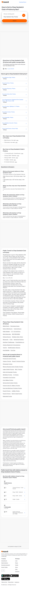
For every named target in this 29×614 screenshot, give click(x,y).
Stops (16, 567)
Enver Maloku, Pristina (8, 380)
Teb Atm (5, 347)
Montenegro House (14, 326)
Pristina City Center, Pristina (9, 358)
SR (3, 570)
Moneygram (5, 339)
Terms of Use (4, 582)
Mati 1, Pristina (18, 369)
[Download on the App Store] (14, 575)
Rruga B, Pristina (6, 391)
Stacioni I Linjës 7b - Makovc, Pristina (11, 385)
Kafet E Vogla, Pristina (17, 393)
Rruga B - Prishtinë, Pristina (18, 361)
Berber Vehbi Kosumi (7, 328)
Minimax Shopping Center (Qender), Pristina (13, 366)
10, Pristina (15, 374)
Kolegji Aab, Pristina (7, 396)
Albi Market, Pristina (7, 374)
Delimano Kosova (7, 336)
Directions (17, 571)
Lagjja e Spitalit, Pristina (8, 369)
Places (16, 562)
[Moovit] (5, 2)
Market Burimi (6, 326)
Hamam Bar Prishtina (19, 339)
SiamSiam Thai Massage (8, 342)
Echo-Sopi (13, 350)
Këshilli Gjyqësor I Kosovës (14, 347)
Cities (16, 569)
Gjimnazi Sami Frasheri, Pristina (10, 382)
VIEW (17, 140)
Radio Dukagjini (6, 331)
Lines (16, 560)
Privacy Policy (11, 582)
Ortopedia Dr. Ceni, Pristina (9, 377)
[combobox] (14, 14)
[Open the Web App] (5, 579)
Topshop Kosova (17, 328)
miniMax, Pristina (16, 391)
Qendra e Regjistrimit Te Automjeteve (11, 345)
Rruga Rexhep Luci (20, 342)
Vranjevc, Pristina (7, 361)
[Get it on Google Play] (5, 575)
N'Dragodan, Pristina (7, 364)
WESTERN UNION (16, 334)
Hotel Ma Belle (6, 350)
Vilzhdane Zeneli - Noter (17, 336)
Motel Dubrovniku (7, 334)
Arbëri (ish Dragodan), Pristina (10, 372)
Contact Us (17, 582)
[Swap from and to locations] (23, 15)
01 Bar (11, 339)
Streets (16, 565)
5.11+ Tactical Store (15, 331)
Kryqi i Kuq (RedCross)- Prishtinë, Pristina (12, 388)
